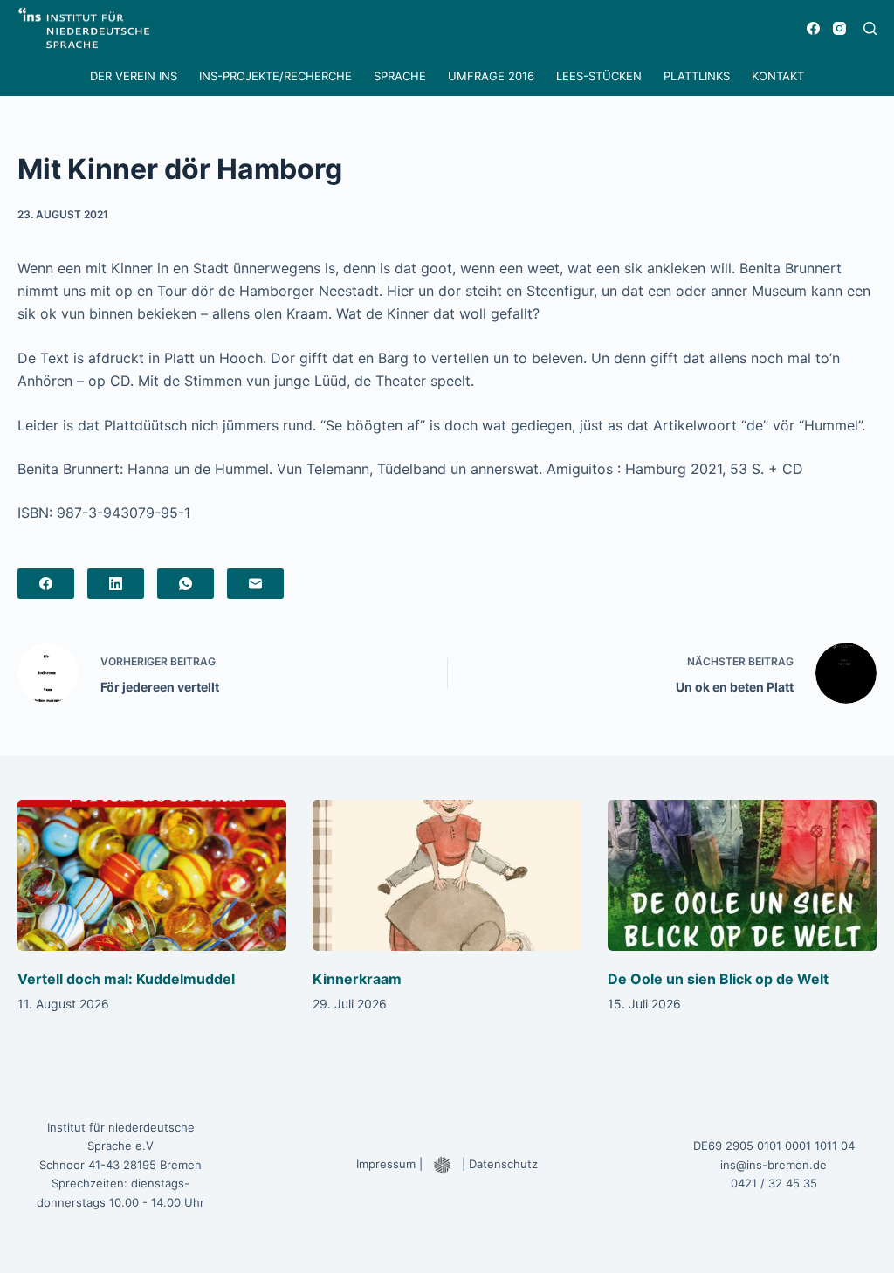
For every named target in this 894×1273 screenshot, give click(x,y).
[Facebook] (813, 28)
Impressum (386, 1164)
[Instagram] (839, 28)
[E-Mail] (255, 583)
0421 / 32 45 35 (774, 1183)
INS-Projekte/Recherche (275, 76)
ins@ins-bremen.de (773, 1165)
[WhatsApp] (185, 583)
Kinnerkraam (357, 978)
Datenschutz (503, 1164)
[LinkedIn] (115, 583)
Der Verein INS (133, 76)
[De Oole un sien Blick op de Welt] (742, 875)
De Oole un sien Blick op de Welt (718, 978)
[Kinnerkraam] (447, 875)
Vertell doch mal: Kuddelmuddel (126, 978)
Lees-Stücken (599, 76)
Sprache (400, 76)
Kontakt (778, 76)
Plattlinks (697, 76)
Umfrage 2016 (491, 76)
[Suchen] (870, 28)
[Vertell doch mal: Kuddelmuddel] (151, 875)
